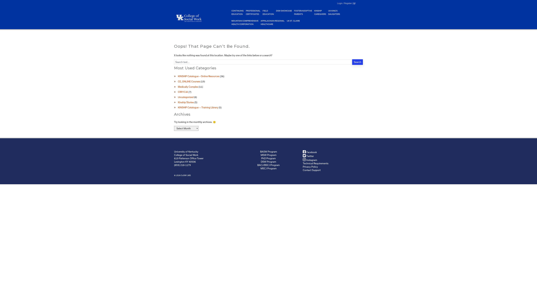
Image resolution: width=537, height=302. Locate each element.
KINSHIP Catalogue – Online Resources (198, 76)
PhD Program (268, 158)
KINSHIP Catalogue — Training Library (198, 107)
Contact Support (312, 170)
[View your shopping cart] (354, 3)
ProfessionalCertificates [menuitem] (253, 12)
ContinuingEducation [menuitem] (237, 12)
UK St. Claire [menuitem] (293, 21)
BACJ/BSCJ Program (268, 165)
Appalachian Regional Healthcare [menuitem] (273, 22)
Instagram (311, 160)
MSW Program (268, 155)
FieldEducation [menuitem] (268, 12)
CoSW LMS (186, 175)
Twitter (310, 156)
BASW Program (268, 151)
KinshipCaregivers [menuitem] (320, 12)
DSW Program (268, 161)
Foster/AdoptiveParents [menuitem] (303, 12)
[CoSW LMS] (202, 18)
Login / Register (344, 3)
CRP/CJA (183, 92)
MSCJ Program (269, 168)
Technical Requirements (315, 163)
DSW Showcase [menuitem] (284, 11)
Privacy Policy (310, 166)
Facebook (311, 152)
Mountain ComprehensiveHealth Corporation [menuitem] (244, 22)
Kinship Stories (186, 102)
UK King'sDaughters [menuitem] (334, 12)
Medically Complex (188, 86)
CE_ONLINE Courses (189, 81)
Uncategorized (186, 97)
